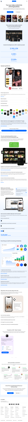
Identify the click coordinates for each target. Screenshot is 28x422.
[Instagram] (13, 404)
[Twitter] (9, 404)
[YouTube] (14, 404)
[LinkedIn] (18, 404)
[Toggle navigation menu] (26, 1)
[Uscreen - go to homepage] (1, 1)
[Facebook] (11, 404)
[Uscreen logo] (3, 399)
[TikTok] (16, 404)
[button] (15, 357)
